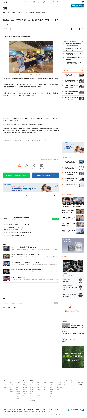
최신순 (4, 307)
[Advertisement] (31, 290)
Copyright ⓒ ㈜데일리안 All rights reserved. (63, 414)
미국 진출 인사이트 (66, 293)
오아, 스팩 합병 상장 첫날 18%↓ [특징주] (20, 277)
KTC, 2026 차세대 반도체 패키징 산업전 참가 (13, 230)
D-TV (69, 2)
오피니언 (21, 2)
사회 (30, 2)
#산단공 (33, 140)
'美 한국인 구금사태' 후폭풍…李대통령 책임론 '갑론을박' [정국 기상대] (26, 269)
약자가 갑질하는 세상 (67, 275)
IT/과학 (43, 2)
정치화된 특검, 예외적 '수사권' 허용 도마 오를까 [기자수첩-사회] (77, 327)
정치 (26, 2)
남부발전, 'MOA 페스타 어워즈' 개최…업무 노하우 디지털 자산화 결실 (18, 232)
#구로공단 (22, 140)
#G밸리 (16, 140)
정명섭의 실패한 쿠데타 (67, 285)
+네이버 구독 (55, 218)
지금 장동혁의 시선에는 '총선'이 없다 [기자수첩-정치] (73, 333)
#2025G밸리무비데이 (7, 140)
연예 (48, 2)
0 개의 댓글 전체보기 (31, 312)
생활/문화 (38, 2)
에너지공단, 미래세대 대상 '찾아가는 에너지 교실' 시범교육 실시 (16, 224)
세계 (57, 2)
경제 (34, 2)
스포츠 (52, 2)
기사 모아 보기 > (13, 220)
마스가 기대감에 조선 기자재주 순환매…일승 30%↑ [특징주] (25, 262)
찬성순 (9, 307)
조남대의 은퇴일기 (66, 279)
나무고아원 (65, 281)
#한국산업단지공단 (41, 140)
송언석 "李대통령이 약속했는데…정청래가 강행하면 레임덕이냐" (25, 247)
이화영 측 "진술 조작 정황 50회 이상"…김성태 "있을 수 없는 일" (25, 254)
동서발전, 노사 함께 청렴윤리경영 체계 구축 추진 (13, 227)
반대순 (14, 307)
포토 (65, 2)
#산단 (28, 140)
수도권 (61, 2)
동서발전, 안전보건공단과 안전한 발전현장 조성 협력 (14, 235)
